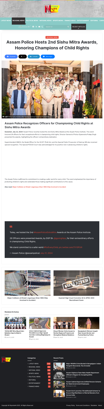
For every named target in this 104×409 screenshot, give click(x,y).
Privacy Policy (70, 405)
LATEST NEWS (6, 20)
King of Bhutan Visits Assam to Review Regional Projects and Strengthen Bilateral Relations (64, 333)
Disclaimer (94, 405)
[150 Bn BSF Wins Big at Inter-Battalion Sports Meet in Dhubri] (15, 323)
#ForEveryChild (51, 247)
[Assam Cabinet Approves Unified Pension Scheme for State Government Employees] (59, 384)
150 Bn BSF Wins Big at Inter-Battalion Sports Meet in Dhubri (15, 333)
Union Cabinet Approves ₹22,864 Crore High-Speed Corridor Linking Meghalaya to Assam (39, 334)
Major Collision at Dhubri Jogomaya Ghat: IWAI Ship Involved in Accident (39, 187)
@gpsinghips (60, 238)
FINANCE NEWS (70, 20)
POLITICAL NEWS (32, 20)
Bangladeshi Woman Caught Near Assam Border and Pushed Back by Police (88, 333)
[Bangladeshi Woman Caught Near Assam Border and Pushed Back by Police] (88, 323)
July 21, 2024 (46, 253)
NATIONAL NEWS (45, 20)
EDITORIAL (94, 20)
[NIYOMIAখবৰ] (52, 8)
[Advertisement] (52, 163)
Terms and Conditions (83, 405)
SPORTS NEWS (58, 20)
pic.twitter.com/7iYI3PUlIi (70, 247)
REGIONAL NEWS (18, 20)
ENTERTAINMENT (83, 20)
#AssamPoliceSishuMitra (45, 232)
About (100, 405)
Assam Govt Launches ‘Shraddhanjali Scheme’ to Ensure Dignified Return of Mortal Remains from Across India (83, 393)
